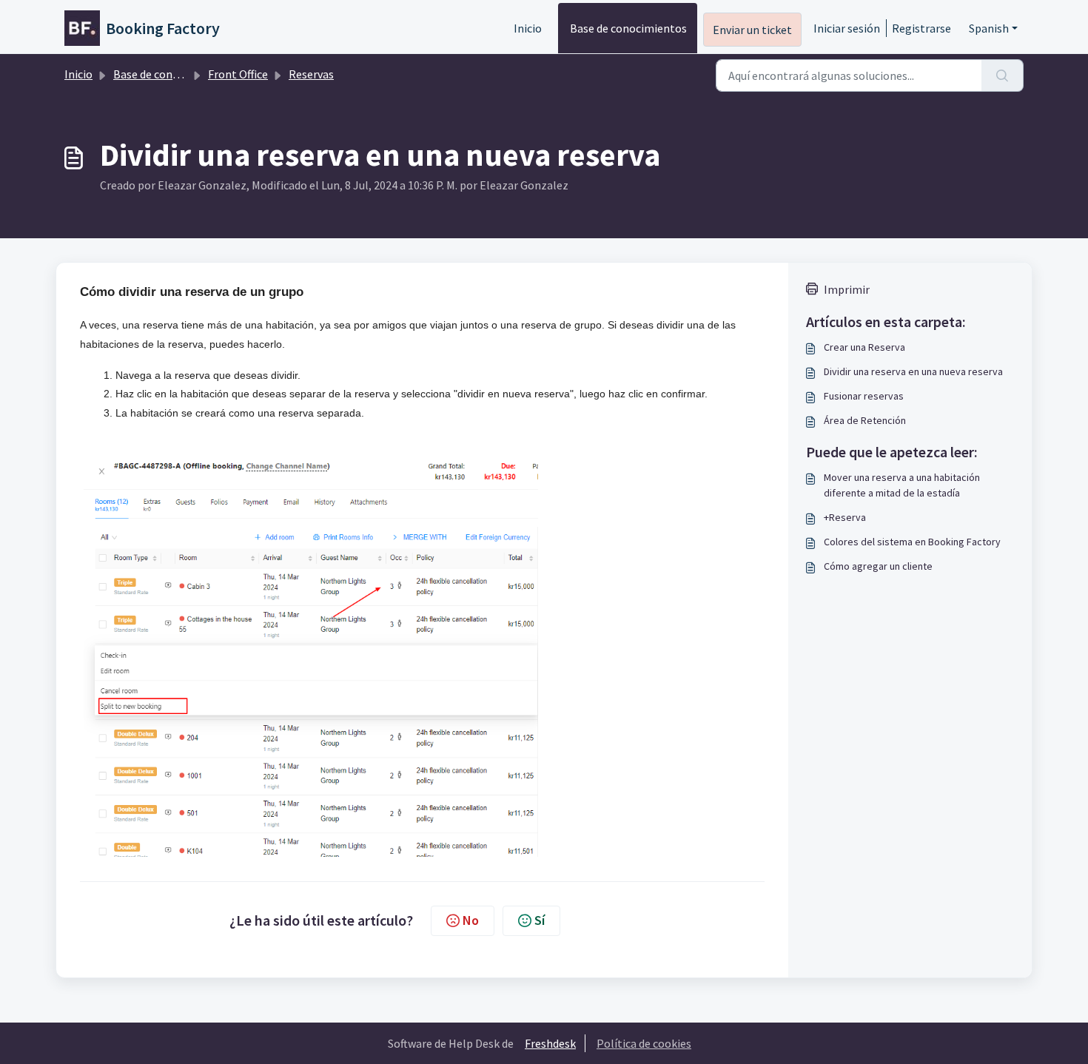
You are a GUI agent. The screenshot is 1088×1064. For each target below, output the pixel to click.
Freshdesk (550, 1043)
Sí (539, 920)
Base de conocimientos (628, 28)
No (471, 920)
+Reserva (845, 517)
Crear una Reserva (864, 347)
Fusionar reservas (864, 396)
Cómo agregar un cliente (878, 566)
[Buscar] (1002, 75)
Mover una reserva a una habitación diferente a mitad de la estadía (902, 485)
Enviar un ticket (752, 29)
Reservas (311, 74)
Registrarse (921, 28)
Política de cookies (644, 1043)
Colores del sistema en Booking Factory (912, 541)
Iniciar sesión (846, 28)
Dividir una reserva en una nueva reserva (913, 371)
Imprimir (847, 289)
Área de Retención (865, 420)
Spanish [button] (989, 28)
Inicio (528, 28)
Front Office (238, 74)
